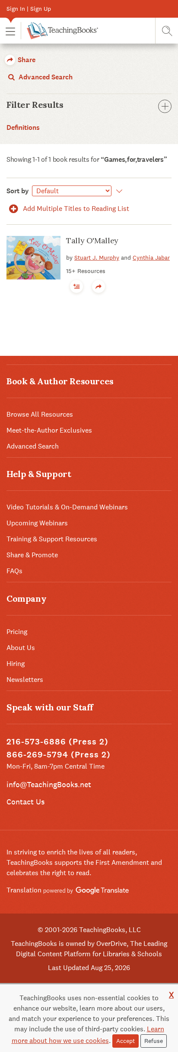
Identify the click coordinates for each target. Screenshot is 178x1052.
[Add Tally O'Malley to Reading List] (76, 286)
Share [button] (25, 59)
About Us (20, 647)
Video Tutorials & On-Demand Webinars (67, 507)
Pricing (16, 631)
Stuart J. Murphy (96, 257)
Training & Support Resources (51, 538)
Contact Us (25, 802)
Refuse (153, 1041)
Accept (125, 1041)
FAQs (14, 570)
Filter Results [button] (34, 105)
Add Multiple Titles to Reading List (75, 208)
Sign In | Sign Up (28, 9)
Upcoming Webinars (37, 523)
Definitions (23, 127)
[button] (10, 30)
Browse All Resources (39, 414)
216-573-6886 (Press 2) (57, 741)
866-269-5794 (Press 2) (58, 754)
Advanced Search (45, 77)
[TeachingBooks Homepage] (59, 30)
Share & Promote (32, 554)
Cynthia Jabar (151, 257)
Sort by (17, 190)
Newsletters (24, 679)
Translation (24, 890)
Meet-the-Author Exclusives (49, 430)
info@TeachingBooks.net (48, 784)
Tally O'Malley (92, 240)
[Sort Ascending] (117, 191)
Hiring (15, 663)
